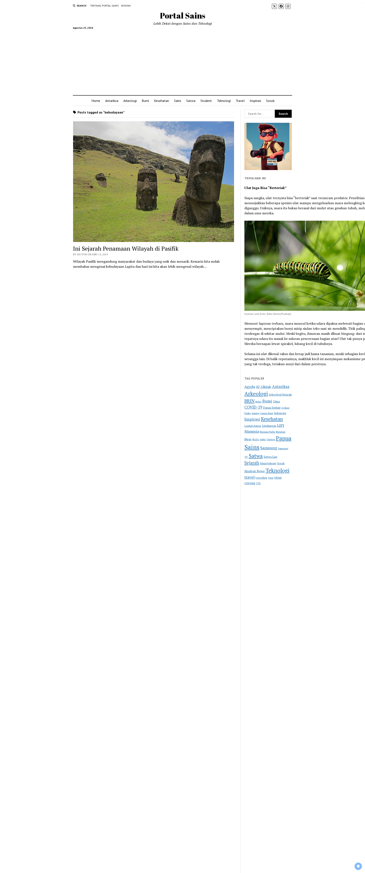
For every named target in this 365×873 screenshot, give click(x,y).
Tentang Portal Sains (104, 5)
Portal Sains (182, 15)
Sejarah (251, 463)
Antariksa (111, 101)
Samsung (268, 448)
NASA (255, 439)
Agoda (249, 386)
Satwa (190, 101)
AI (258, 386)
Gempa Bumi (266, 413)
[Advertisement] (182, 60)
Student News (254, 471)
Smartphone (268, 463)
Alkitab (265, 386)
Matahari (280, 431)
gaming (255, 413)
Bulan (258, 401)
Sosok (270, 101)
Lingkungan (269, 426)
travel (249, 477)
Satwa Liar (270, 457)
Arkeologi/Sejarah (280, 394)
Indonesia (280, 413)
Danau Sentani (272, 407)
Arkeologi (130, 101)
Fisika (247, 413)
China (276, 401)
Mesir (248, 439)
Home (95, 101)
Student (206, 101)
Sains (177, 101)
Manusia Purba (267, 431)
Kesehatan (161, 101)
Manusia (251, 431)
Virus (270, 477)
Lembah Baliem (252, 425)
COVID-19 (253, 407)
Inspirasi (255, 101)
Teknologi (224, 101)
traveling (261, 478)
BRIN (249, 401)
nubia (263, 439)
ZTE (258, 483)
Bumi (145, 101)
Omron (271, 439)
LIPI (280, 425)
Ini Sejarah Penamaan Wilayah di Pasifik (125, 248)
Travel (240, 101)
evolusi (285, 407)
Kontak (126, 5)
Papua (283, 438)
